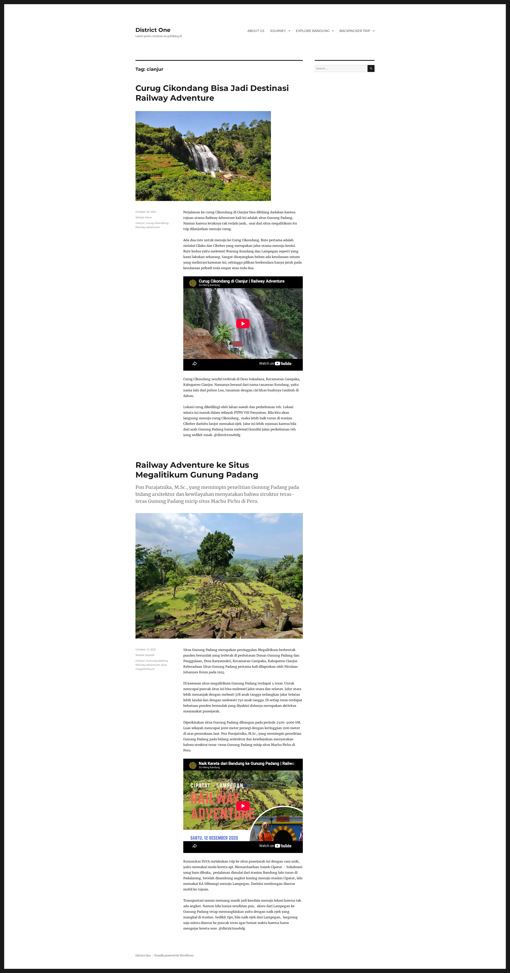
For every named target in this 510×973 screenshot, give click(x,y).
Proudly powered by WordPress (174, 955)
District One (153, 30)
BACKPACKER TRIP (354, 31)
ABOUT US (255, 31)
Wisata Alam (143, 217)
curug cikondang (157, 223)
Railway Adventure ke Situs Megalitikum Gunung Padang (196, 470)
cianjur (140, 223)
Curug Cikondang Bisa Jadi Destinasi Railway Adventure (212, 93)
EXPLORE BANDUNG (313, 31)
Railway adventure (147, 227)
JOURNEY (278, 31)
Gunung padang (157, 660)
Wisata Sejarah (145, 655)
